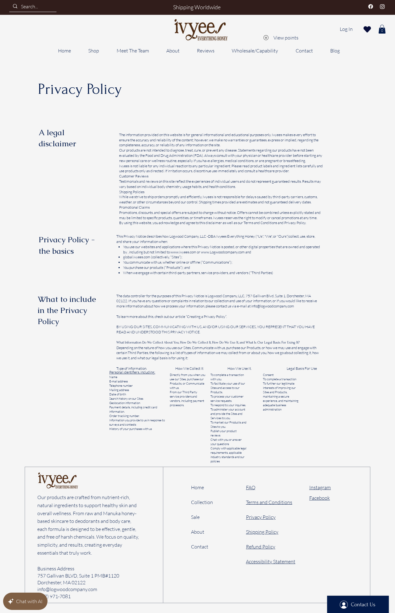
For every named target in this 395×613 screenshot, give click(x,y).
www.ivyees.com (183, 252)
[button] (382, 29)
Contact (199, 547)
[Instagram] (382, 6)
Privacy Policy (261, 517)
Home (197, 487)
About (197, 532)
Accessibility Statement (270, 561)
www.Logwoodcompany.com (223, 252)
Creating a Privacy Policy (206, 316)
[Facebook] (371, 6)
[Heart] (367, 29)
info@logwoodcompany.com (272, 306)
